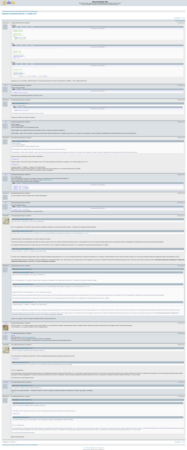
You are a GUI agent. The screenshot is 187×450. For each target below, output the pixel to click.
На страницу (177, 17)
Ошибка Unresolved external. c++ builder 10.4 (19, 14)
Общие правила (101, 447)
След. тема (182, 20)
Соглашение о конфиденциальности (90, 447)
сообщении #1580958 (20, 103)
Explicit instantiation (47, 180)
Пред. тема (177, 20)
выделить (27, 26)
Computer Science (25, 444)
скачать (16, 26)
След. (184, 17)
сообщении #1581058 (23, 399)
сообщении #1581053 (24, 348)
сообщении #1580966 (20, 141)
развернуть (32, 26)
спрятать (22, 26)
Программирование (34, 444)
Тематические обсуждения (15, 444)
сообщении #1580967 (24, 219)
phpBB (88, 449)
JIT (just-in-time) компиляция (28, 337)
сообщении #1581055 (20, 362)
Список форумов (5, 444)
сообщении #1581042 (23, 269)
